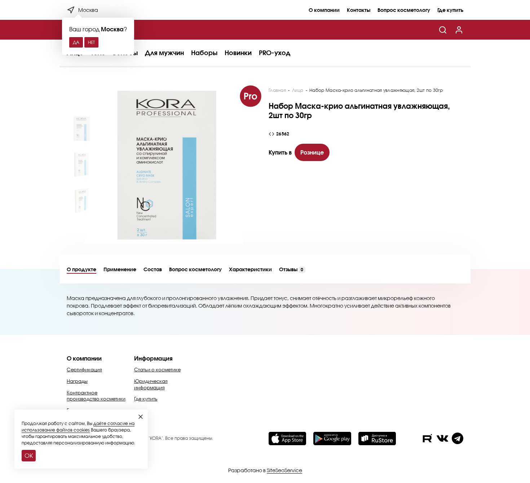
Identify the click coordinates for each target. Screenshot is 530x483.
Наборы (204, 53)
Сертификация (84, 369)
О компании (324, 10)
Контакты (358, 10)
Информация (153, 358)
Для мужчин (164, 53)
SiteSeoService (284, 470)
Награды (77, 381)
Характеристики (250, 269)
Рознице (312, 152)
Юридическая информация (151, 384)
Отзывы (291, 269)
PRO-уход (274, 53)
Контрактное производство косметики (96, 396)
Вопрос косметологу (403, 10)
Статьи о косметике (157, 369)
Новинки (238, 53)
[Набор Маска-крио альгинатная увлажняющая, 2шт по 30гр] (164, 164)
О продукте (81, 269)
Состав (152, 269)
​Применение (119, 269)
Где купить (450, 10)
